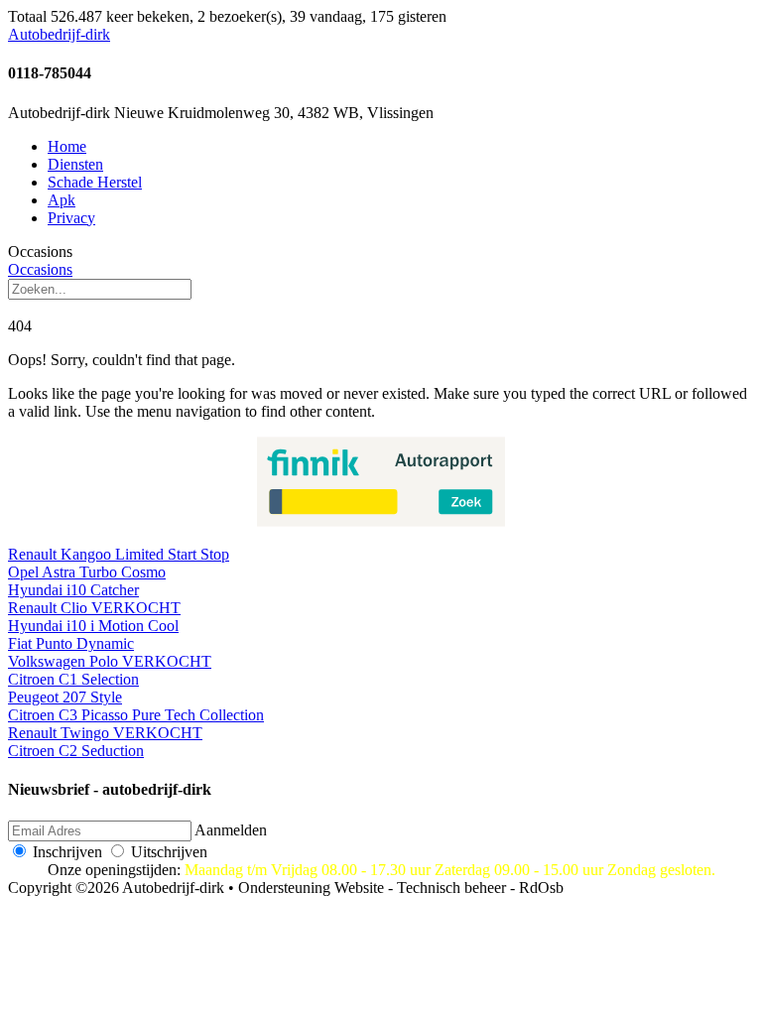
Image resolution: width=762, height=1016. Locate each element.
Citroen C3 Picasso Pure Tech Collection (136, 714)
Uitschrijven (169, 851)
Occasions (40, 269)
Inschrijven (67, 851)
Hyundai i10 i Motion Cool (93, 625)
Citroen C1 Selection (73, 679)
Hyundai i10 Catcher (73, 589)
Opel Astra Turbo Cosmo (87, 572)
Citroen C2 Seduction (76, 750)
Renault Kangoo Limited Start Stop (118, 554)
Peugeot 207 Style (65, 697)
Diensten (75, 164)
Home (67, 146)
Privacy (71, 217)
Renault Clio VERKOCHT (94, 607)
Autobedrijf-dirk (59, 34)
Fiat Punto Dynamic (71, 643)
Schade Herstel (95, 182)
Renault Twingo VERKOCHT (105, 732)
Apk (61, 199)
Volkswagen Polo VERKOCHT (109, 661)
